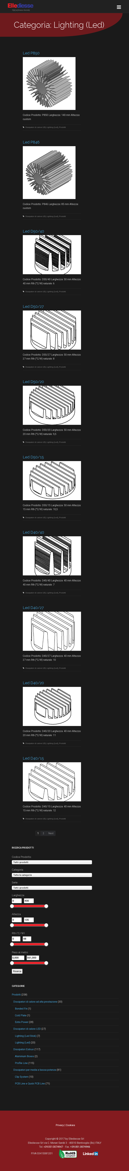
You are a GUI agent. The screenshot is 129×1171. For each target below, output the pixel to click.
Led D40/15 (33, 758)
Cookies (70, 1125)
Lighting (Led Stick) (25, 1035)
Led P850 (31, 53)
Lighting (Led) (52, 127)
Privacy (60, 1125)
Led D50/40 (33, 231)
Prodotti (62, 127)
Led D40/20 (33, 683)
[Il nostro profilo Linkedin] (88, 1153)
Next (50, 833)
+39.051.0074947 (53, 1146)
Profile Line (21, 1063)
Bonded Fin (21, 1008)
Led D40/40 (33, 532)
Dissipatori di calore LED (35, 127)
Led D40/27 (33, 607)
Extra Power (21, 1022)
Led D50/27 (33, 306)
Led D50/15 (33, 457)
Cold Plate (20, 1015)
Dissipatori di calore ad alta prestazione (35, 1001)
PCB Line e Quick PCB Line (30, 1083)
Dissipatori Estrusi (23, 1049)
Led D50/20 (33, 381)
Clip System (21, 1076)
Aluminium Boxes (24, 1056)
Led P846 (31, 142)
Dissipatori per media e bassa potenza (34, 1069)
